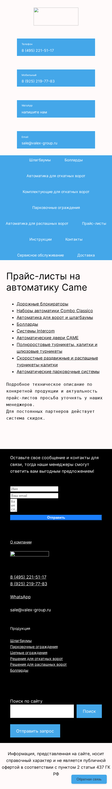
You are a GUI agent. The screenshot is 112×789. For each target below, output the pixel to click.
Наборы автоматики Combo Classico (55, 310)
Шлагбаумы (21, 640)
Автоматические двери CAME (48, 337)
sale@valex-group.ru (39, 140)
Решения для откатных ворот (36, 658)
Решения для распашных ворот (38, 664)
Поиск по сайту (26, 701)
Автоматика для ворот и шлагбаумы (55, 317)
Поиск (89, 711)
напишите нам (34, 109)
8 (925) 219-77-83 (38, 78)
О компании (21, 542)
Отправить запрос (35, 731)
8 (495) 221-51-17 (38, 48)
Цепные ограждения (28, 652)
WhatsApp (20, 596)
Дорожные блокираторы (42, 303)
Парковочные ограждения (34, 646)
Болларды (27, 324)
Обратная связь (89, 779)
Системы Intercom (36, 330)
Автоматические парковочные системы (58, 371)
